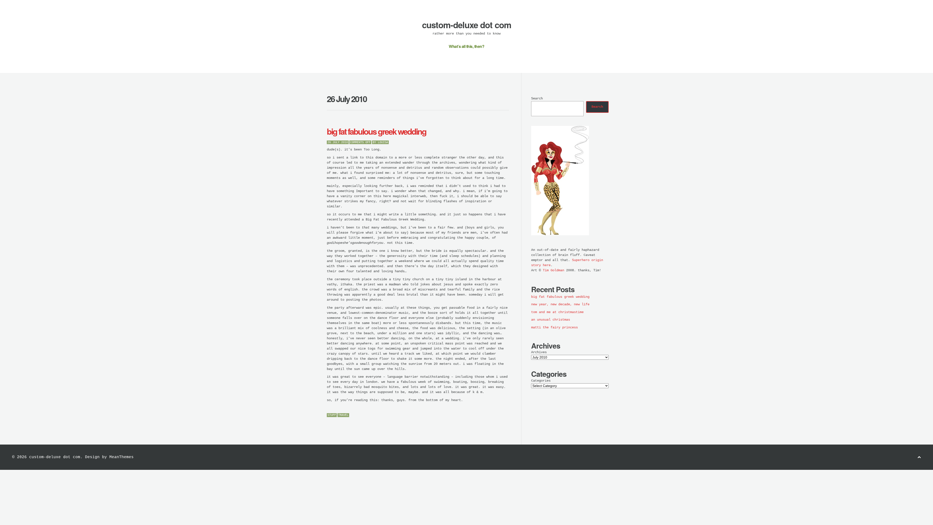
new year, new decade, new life (560, 304)
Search (537, 98)
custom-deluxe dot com (466, 25)
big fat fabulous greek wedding (376, 131)
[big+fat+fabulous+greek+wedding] (491, 415)
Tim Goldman (553, 270)
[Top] (919, 457)
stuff (332, 415)
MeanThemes (121, 457)
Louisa (383, 142)
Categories (541, 381)
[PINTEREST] (497, 415)
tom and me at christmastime (557, 312)
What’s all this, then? (466, 46)
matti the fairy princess (554, 327)
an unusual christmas (550, 320)
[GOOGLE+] (507, 415)
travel (343, 415)
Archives (539, 352)
